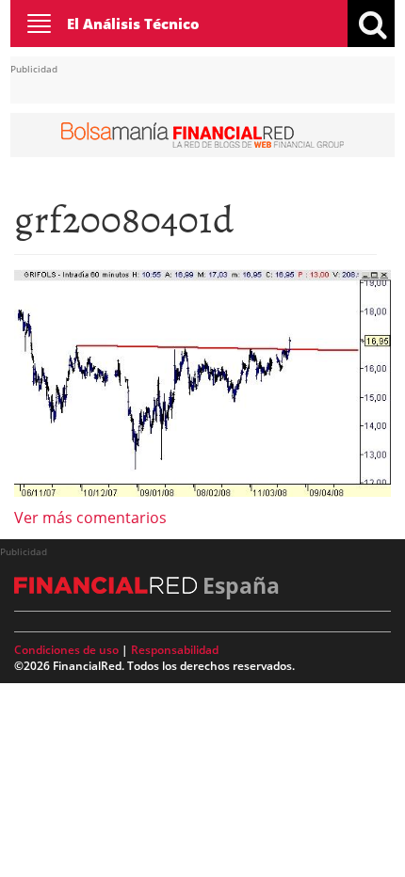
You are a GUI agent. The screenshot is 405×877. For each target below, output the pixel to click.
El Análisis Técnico (133, 23)
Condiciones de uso (66, 650)
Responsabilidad (175, 650)
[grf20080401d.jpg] (202, 382)
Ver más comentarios (90, 517)
